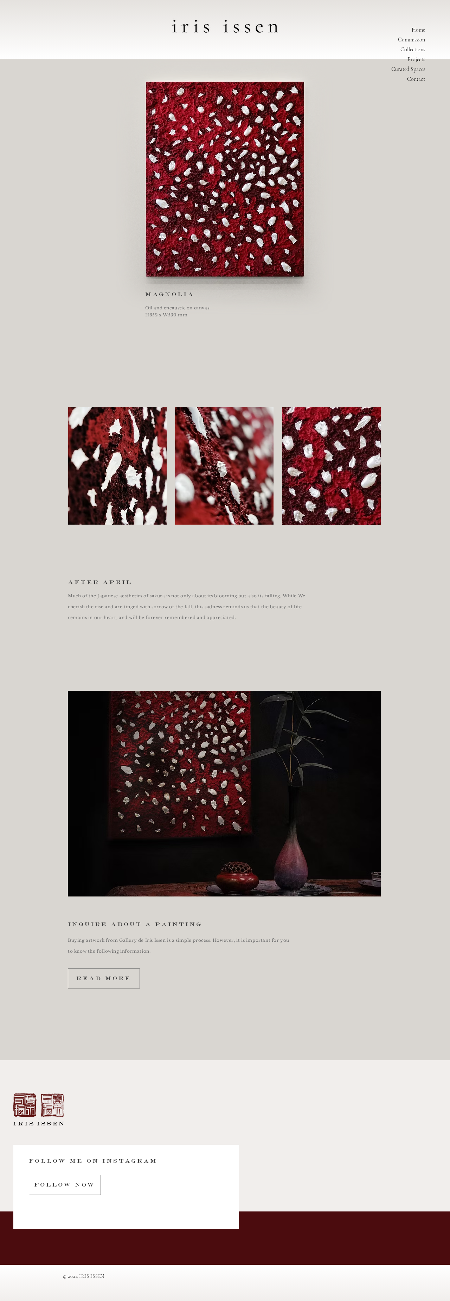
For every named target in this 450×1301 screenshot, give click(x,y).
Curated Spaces (408, 69)
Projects (416, 59)
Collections (412, 49)
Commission (411, 39)
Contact (416, 79)
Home (418, 29)
